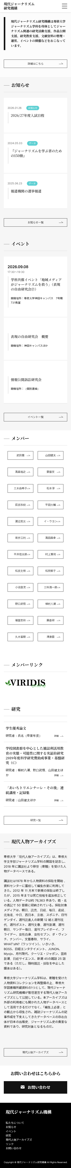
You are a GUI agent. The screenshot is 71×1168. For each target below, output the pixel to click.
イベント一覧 (36, 417)
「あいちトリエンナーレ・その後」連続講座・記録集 (35, 790)
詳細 (56, 735)
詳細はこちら (36, 63)
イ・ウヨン (50, 521)
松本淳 (51, 488)
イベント (11, 1131)
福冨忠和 (20, 620)
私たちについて (15, 1122)
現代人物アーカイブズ (35, 1052)
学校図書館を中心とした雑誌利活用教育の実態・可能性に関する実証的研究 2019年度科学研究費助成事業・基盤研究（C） (36, 755)
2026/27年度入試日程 (27, 115)
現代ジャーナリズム (19, 5)
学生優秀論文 (16, 728)
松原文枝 (20, 570)
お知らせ (11, 1127)
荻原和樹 (20, 504)
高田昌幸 (50, 537)
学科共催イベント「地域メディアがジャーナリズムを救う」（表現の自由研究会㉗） (36, 284)
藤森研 (51, 620)
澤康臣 (51, 636)
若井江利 (20, 537)
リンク (10, 1144)
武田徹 (20, 455)
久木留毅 (20, 636)
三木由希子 (20, 488)
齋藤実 (51, 471)
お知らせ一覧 (36, 222)
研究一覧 (35, 820)
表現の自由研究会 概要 (29, 336)
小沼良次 (20, 587)
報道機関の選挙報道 (26, 191)
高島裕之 (20, 471)
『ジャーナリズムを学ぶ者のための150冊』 (36, 153)
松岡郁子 (50, 570)
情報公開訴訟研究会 (26, 379)
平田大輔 (50, 504)
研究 (8, 1135)
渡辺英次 (20, 521)
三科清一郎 (50, 587)
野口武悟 (20, 603)
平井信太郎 (20, 554)
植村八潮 (50, 603)
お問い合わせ (39, 1087)
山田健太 (50, 455)
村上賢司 (50, 554)
